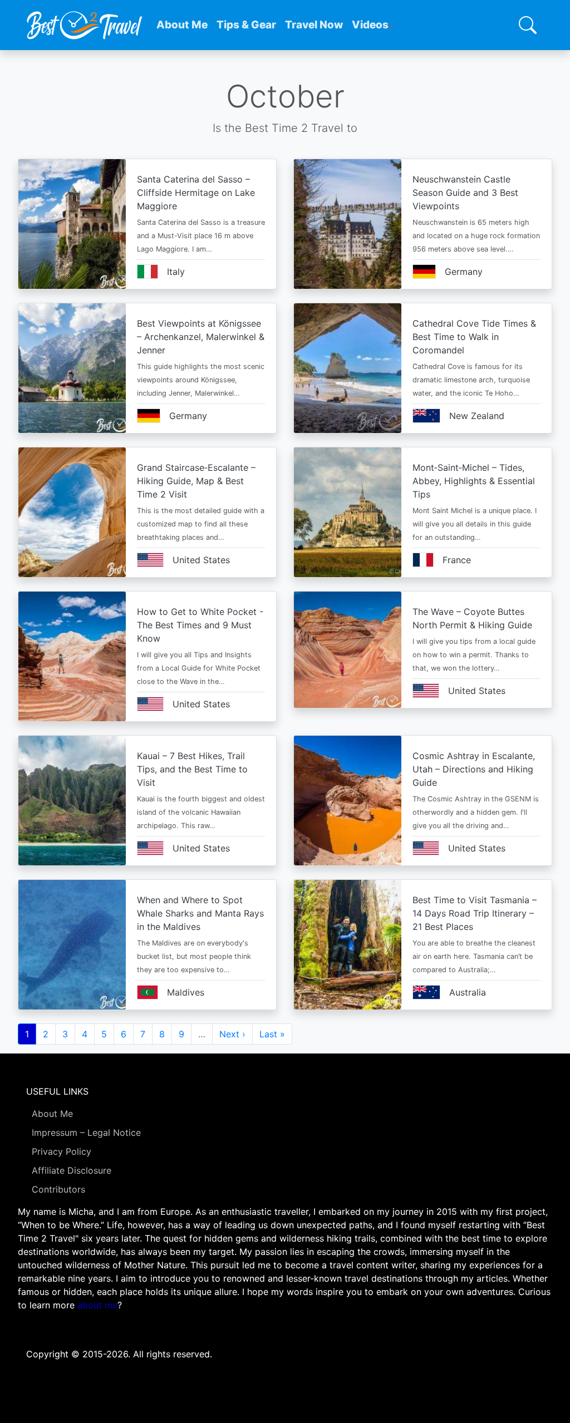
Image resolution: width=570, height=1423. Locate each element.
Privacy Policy (61, 1151)
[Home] (84, 25)
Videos (370, 24)
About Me (182, 24)
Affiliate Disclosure (71, 1170)
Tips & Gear (246, 24)
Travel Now (314, 24)
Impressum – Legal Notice (86, 1132)
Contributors (58, 1189)
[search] (528, 25)
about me (97, 1305)
